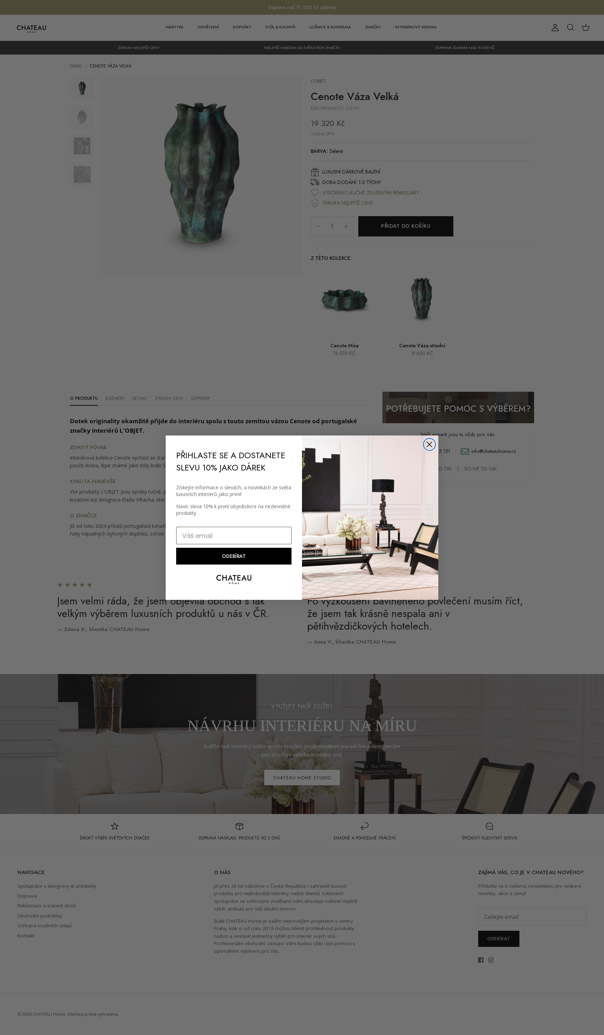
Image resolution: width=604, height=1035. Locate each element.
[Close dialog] (429, 444)
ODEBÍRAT (234, 556)
